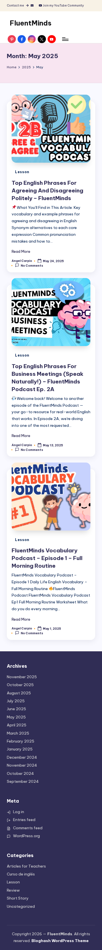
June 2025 (16, 708)
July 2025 (16, 700)
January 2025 (20, 749)
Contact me (16, 5)
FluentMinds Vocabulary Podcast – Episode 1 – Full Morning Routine (47, 558)
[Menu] (65, 39)
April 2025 (16, 725)
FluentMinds (31, 23)
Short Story (18, 898)
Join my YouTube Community (63, 5)
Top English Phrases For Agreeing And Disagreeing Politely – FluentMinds (47, 190)
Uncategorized (21, 906)
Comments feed (27, 827)
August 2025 (19, 692)
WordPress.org (26, 835)
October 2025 (20, 684)
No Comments (32, 266)
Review (13, 890)
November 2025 (22, 676)
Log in (18, 811)
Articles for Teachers (26, 866)
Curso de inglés (21, 874)
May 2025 (16, 717)
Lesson (22, 172)
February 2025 (20, 741)
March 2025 (18, 733)
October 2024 (20, 773)
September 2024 (23, 781)
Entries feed (24, 819)
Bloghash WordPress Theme (60, 940)
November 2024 (22, 765)
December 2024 (22, 757)
